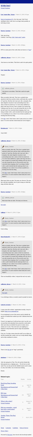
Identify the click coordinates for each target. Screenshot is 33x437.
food (30, 50)
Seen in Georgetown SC (7, 19)
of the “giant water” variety (18, 37)
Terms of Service (24, 428)
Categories (8, 428)
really (4, 204)
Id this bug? (5, 5)
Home (2, 428)
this (4, 118)
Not (2, 204)
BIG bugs (3, 393)
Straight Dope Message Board (8, 1)
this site (9, 349)
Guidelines (15, 428)
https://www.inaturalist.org (11, 311)
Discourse (9, 434)
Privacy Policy (4, 431)
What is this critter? (6, 401)
